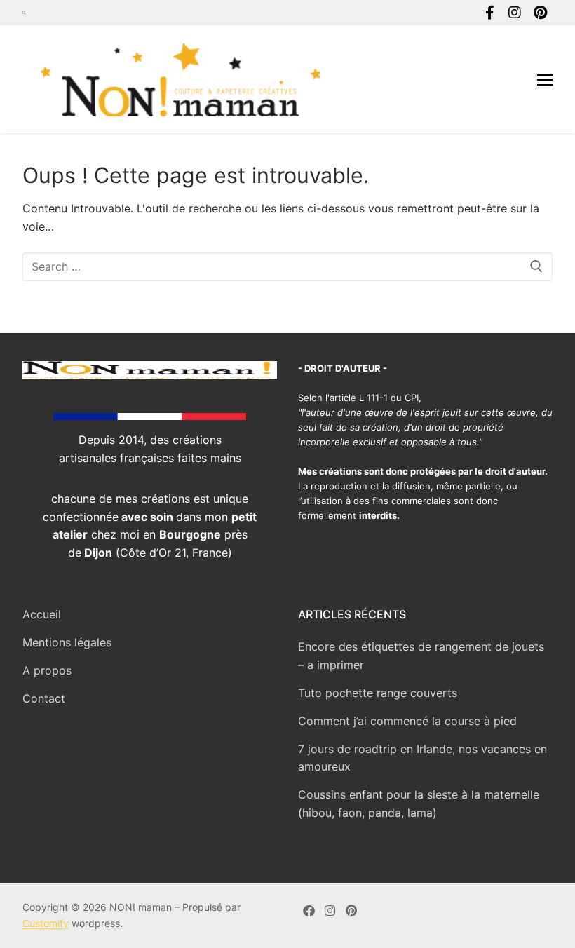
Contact (43, 698)
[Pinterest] (540, 12)
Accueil (41, 614)
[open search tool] (24, 13)
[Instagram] (514, 12)
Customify (45, 923)
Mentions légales (66, 642)
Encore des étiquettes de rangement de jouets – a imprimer (421, 655)
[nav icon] (545, 79)
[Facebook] (489, 12)
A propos (47, 670)
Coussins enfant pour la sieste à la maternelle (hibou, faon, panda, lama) (418, 803)
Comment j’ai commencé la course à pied (407, 721)
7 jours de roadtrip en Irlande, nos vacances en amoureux (422, 758)
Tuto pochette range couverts (377, 693)
